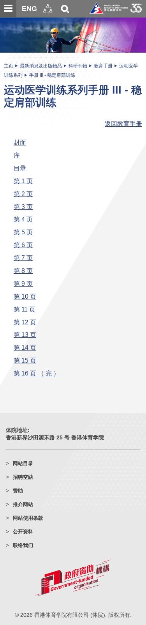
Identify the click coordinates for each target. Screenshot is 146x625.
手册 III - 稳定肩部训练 (52, 75)
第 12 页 (25, 322)
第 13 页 (25, 334)
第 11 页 (24, 309)
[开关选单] (8, 8)
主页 (8, 66)
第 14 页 (25, 347)
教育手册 (103, 66)
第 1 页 (23, 180)
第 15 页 (25, 360)
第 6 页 (23, 244)
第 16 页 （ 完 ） (37, 373)
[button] (48, 8)
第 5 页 (23, 231)
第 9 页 (23, 283)
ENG (29, 8)
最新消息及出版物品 (41, 66)
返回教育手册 (123, 123)
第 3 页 (23, 206)
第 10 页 (25, 296)
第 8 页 (23, 270)
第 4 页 (23, 219)
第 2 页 (23, 193)
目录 (20, 168)
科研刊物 (78, 66)
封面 (20, 142)
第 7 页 (23, 257)
